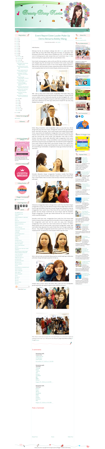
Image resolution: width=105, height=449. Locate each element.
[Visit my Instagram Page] (79, 117)
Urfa (37, 372)
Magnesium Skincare (19, 257)
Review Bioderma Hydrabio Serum (22, 267)
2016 (17, 53)
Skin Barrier (17, 277)
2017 (17, 51)
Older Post (70, 436)
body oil (16, 225)
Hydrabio (17, 238)
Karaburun (38, 399)
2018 (17, 50)
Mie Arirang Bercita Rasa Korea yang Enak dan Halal (86, 173)
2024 (17, 39)
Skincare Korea (18, 282)
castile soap (17, 230)
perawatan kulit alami (19, 260)
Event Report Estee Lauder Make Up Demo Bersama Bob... (22, 67)
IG (72, 338)
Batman (38, 380)
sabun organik (18, 272)
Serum (16, 275)
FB (32, 340)
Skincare (17, 280)
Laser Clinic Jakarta (19, 254)
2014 (17, 112)
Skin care (17, 278)
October (19, 60)
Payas (37, 390)
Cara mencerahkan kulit (20, 228)
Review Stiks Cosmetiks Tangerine (22, 93)
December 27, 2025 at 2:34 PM (44, 361)
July (18, 100)
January (19, 110)
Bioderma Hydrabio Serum (20, 222)
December (19, 56)
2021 (17, 45)
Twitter (37, 340)
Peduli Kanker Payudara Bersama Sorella (86, 237)
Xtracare (17, 283)
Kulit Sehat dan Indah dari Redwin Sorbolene (22, 90)
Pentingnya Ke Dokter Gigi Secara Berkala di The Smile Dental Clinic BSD (86, 213)
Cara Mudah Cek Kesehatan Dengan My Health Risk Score (86, 275)
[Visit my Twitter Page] (82, 117)
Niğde (37, 378)
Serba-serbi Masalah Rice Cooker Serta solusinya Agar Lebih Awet (85, 160)
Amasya (38, 374)
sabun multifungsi (18, 270)
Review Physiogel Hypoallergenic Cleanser (23, 77)
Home (18, 30)
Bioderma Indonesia (19, 223)
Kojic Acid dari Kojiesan (19, 245)
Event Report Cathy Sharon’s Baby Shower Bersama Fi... (23, 87)
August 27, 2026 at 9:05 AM (44, 402)
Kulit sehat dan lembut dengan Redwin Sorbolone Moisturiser (21, 252)
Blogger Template (61, 447)
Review (16, 265)
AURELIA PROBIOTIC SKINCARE (21, 217)
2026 (17, 38)
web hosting (67, 447)
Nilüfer (37, 394)
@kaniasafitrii (17, 118)
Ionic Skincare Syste (19, 242)
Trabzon (38, 371)
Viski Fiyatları (39, 359)
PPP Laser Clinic (18, 262)
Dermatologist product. (19, 233)
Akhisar (37, 391)
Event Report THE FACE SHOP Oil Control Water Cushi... (22, 74)
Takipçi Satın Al (39, 356)
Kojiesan (16, 247)
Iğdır (37, 377)
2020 (17, 46)
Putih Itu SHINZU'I (18, 264)
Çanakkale (38, 375)
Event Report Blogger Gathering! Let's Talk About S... (22, 84)
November (19, 58)
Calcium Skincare (18, 227)
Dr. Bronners (17, 235)
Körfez (37, 396)
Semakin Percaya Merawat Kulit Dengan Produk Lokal (85, 200)
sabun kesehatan (18, 269)
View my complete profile (80, 40)
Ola (69, 56)
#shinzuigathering (19, 214)
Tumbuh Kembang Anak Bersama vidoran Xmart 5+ (86, 262)
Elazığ (37, 369)
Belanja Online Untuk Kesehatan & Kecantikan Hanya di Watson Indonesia (86, 186)
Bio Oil (16, 219)
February (19, 108)
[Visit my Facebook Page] (76, 117)
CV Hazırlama (39, 358)
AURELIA (17, 215)
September (19, 61)
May (18, 103)
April (18, 105)
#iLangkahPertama (19, 212)
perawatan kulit (18, 259)
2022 (17, 43)
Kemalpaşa (38, 393)
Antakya (38, 397)
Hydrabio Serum (18, 240)
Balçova (37, 388)
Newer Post (35, 436)
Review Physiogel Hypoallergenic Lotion (22, 80)
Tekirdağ (38, 368)
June (18, 102)
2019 (17, 48)
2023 (17, 41)
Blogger (24, 289)
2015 (17, 55)
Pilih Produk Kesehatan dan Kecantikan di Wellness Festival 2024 (85, 250)
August (18, 98)
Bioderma (17, 220)
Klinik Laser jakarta (19, 243)
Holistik (16, 237)
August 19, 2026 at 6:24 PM (43, 382)
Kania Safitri (79, 38)
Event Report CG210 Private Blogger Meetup (22, 64)
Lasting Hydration (18, 255)
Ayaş (37, 400)
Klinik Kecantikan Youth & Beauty (85, 225)
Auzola (61, 51)
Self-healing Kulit (18, 273)
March (18, 107)
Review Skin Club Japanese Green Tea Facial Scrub (22, 96)
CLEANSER (17, 232)
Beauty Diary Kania (38, 447)
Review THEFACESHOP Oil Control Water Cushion (22, 71)
